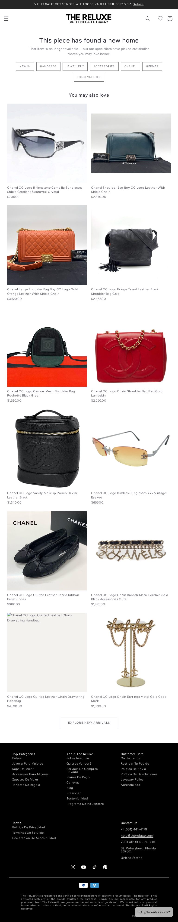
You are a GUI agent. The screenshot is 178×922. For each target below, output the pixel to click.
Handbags (48, 66)
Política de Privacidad (28, 827)
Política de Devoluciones (139, 774)
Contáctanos (130, 758)
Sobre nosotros (78, 758)
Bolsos (17, 758)
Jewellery (75, 66)
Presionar (74, 793)
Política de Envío (133, 769)
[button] (6, 18)
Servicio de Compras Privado (82, 770)
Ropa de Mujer (23, 769)
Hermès (152, 66)
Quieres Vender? (79, 763)
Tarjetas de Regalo (26, 785)
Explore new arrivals (89, 722)
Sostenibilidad (77, 798)
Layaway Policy (132, 779)
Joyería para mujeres (27, 763)
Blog (70, 788)
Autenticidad (130, 785)
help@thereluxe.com (137, 835)
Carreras (73, 782)
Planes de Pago (78, 777)
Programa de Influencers (85, 803)
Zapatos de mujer (25, 779)
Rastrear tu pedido (135, 763)
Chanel (130, 66)
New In (25, 66)
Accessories (104, 66)
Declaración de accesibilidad (34, 838)
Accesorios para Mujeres (30, 774)
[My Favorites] (160, 18)
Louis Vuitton (89, 77)
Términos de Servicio (28, 832)
